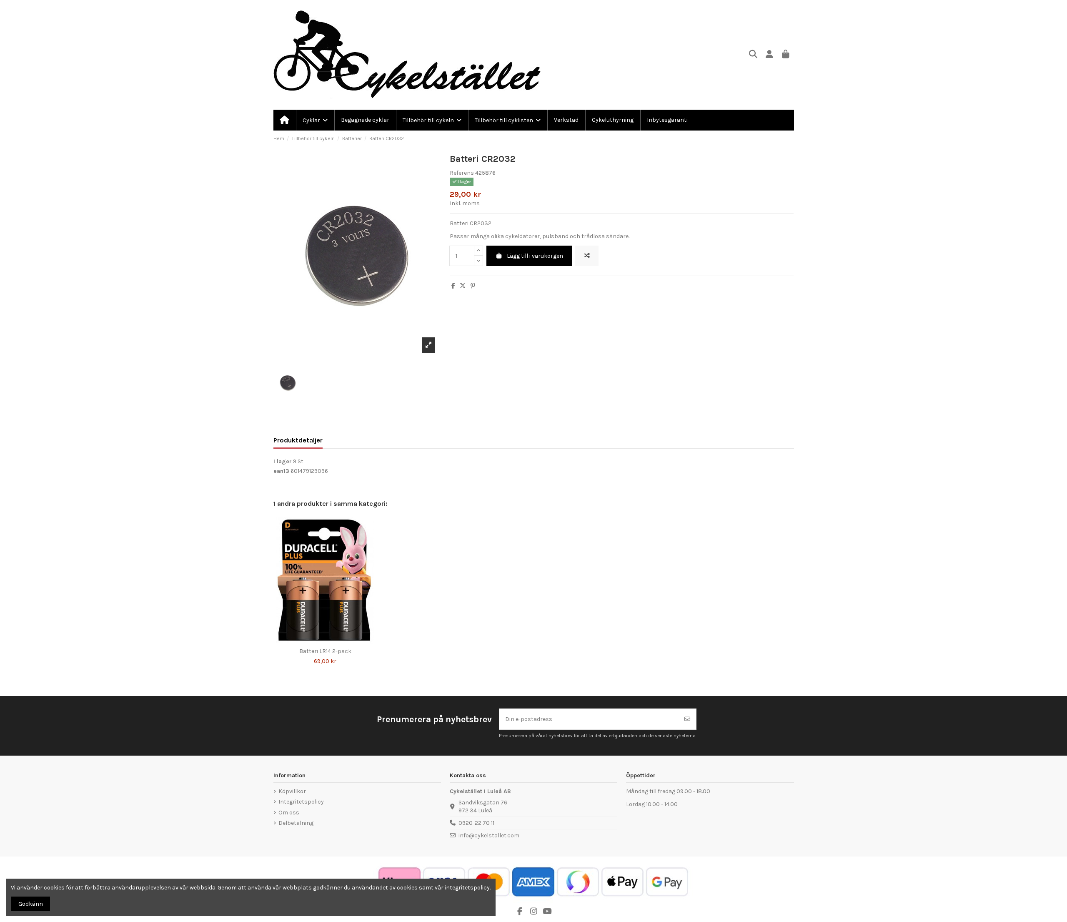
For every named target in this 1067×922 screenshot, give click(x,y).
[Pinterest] (473, 285)
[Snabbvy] (331, 641)
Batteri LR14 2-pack (325, 651)
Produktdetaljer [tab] (298, 440)
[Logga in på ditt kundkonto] (769, 55)
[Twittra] (463, 285)
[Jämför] (319, 641)
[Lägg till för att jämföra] (587, 256)
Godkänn (30, 903)
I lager (282, 461)
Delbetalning (295, 823)
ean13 (281, 471)
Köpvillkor (292, 791)
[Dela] (453, 285)
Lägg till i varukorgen (535, 255)
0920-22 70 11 (476, 823)
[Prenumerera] (687, 719)
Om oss (288, 812)
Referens (462, 172)
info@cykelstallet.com (488, 835)
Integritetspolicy (301, 801)
